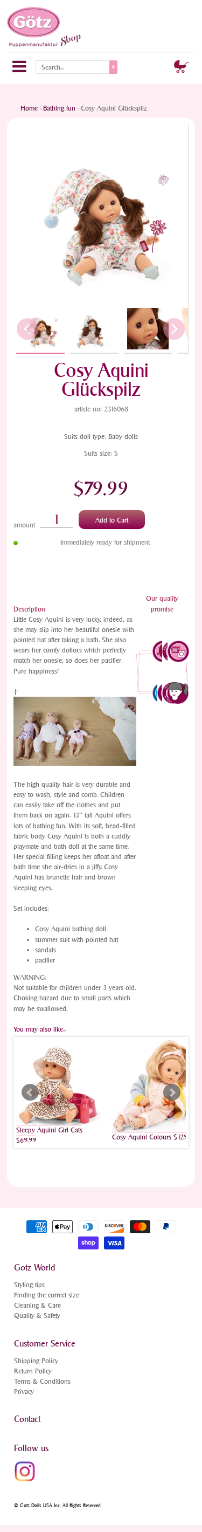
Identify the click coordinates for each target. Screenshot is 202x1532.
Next (171, 1092)
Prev (30, 1092)
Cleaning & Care (37, 1305)
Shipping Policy (36, 1361)
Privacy (24, 1391)
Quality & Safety (37, 1315)
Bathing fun (59, 108)
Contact (27, 1419)
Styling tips (29, 1285)
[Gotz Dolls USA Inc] (44, 27)
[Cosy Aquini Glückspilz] (40, 329)
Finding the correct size (46, 1295)
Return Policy (33, 1371)
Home (29, 108)
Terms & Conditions (42, 1381)
